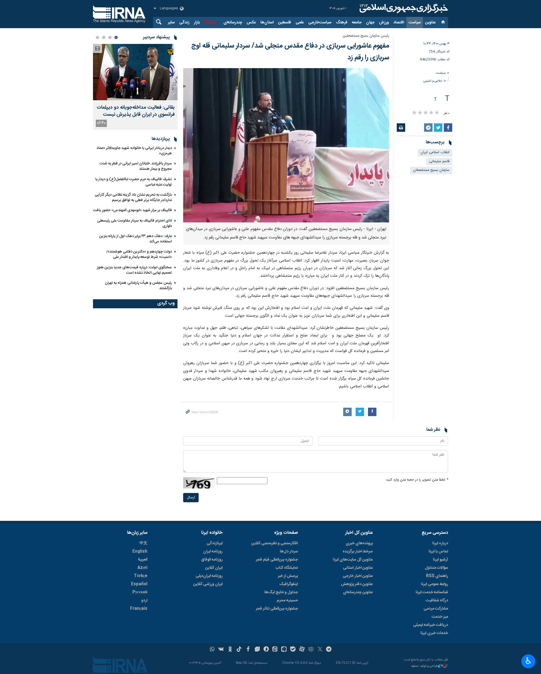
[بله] (293, 649)
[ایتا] (275, 649)
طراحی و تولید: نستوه (424, 666)
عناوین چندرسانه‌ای (358, 592)
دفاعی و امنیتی (433, 81)
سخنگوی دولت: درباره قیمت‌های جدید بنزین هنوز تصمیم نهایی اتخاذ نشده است (134, 270)
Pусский (139, 592)
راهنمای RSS (437, 576)
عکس (251, 22)
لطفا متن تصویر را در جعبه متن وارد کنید (417, 480)
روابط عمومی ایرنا (434, 584)
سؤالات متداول (436, 567)
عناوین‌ (430, 22)
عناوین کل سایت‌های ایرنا (353, 559)
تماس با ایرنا (438, 551)
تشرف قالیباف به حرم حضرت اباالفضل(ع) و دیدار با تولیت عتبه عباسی (133, 182)
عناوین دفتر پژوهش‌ (357, 584)
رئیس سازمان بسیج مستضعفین (366, 36)
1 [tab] (116, 37)
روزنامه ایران (213, 551)
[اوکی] (230, 649)
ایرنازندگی (215, 543)
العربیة (142, 559)
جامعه (357, 22)
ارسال (191, 498)
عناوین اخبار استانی (358, 567)
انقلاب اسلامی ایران (434, 152)
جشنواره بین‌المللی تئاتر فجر (277, 608)
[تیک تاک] (239, 649)
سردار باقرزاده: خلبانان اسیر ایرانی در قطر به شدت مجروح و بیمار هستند (135, 166)
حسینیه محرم (287, 600)
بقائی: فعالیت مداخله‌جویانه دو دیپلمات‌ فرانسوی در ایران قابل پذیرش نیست (136, 111)
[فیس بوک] (248, 649)
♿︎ (528, 661)
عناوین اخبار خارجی (358, 576)
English (139, 551)
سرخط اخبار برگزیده (358, 551)
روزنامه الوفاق (212, 559)
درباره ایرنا (440, 543)
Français (138, 608)
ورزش (384, 22)
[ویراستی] (257, 649)
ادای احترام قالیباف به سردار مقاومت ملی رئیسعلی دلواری (134, 223)
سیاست (415, 22)
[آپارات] (302, 649)
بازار (197, 22)
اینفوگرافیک (288, 584)
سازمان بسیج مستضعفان (431, 170)
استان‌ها (267, 22)
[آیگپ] (284, 649)
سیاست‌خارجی (319, 22)
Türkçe (140, 576)
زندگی (184, 22)
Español (139, 584)
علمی (300, 22)
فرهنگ (341, 22)
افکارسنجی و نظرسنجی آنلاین (274, 543)
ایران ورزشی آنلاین (208, 584)
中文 (143, 543)
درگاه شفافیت (437, 600)
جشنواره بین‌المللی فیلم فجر (277, 559)
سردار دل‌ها (289, 551)
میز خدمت (440, 616)
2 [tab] (110, 37)
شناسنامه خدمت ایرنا (432, 592)
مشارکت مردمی (436, 608)
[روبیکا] (311, 649)
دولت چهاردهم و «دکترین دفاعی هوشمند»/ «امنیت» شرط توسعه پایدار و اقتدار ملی (139, 254)
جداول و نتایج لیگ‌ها (281, 592)
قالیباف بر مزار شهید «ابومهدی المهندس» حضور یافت (132, 210)
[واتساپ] (212, 649)
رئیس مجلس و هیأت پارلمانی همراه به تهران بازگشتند (138, 285)
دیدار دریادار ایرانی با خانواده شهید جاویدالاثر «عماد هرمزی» (134, 151)
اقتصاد (398, 22)
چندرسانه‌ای (232, 22)
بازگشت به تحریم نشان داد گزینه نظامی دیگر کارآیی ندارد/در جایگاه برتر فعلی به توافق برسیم (133, 197)
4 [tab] (97, 37)
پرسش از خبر (288, 576)
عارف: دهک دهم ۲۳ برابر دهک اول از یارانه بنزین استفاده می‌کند (135, 239)
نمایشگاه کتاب (287, 567)
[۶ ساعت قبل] (135, 72)
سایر (171, 22)
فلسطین (284, 22)
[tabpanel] (135, 87)
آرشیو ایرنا (440, 559)
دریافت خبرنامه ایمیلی (430, 625)
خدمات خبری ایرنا (434, 633)
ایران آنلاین (214, 567)
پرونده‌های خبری (359, 543)
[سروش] (266, 649)
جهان (370, 22)
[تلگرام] (329, 649)
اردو (144, 600)
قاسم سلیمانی (439, 161)
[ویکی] (221, 649)
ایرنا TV (209, 22)
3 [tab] (103, 37)
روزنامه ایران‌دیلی (209, 576)
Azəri (142, 567)
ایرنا (403, 8)
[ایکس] (320, 649)
